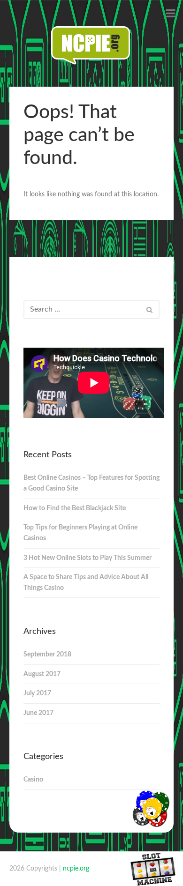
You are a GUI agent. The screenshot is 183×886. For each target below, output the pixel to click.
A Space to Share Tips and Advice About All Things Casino (85, 582)
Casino (33, 779)
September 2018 (47, 654)
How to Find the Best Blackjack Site (74, 508)
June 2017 (38, 713)
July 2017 (37, 693)
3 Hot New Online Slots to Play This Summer (87, 558)
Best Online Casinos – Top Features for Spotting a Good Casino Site (91, 483)
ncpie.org (76, 868)
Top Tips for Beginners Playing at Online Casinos (80, 533)
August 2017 (42, 674)
